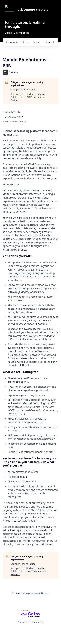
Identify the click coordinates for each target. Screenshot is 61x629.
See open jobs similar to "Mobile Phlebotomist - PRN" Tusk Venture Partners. (28, 97)
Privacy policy (23, 622)
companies (13, 42)
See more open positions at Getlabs (30, 592)
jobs (25, 42)
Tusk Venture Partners (32, 9)
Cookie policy (37, 622)
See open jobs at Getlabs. (24, 89)
